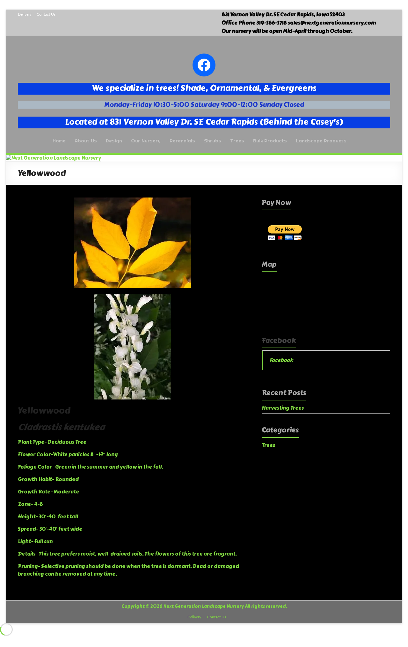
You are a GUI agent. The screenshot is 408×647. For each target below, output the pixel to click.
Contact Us (46, 14)
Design (114, 141)
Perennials (182, 141)
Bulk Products (270, 141)
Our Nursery (146, 141)
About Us (86, 141)
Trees (237, 141)
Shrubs (212, 141)
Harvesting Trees (283, 408)
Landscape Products (321, 141)
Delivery (25, 14)
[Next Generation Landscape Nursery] (53, 158)
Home (59, 141)
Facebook (279, 340)
